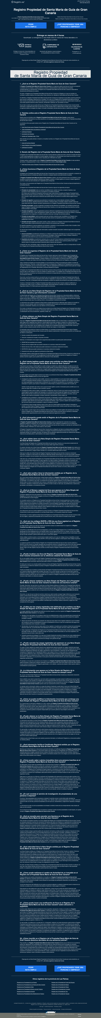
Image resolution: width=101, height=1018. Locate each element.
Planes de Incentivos (47, 1009)
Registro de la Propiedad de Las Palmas (27, 982)
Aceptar (79, 1016)
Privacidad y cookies (58, 1006)
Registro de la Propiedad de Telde (25, 987)
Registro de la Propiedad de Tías (60, 991)
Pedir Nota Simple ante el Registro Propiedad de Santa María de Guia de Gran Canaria (43, 127)
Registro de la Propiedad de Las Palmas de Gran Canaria (31, 984)
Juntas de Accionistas (56, 1009)
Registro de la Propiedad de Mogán (60, 984)
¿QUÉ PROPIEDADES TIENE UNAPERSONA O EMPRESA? (70, 25)
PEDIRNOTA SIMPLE (30, 25)
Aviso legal (41, 1006)
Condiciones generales (48, 1006)
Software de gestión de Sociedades (36, 1009)
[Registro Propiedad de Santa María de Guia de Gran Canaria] (17, 16)
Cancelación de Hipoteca (28, 134)
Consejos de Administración (66, 1009)
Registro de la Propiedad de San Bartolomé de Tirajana (30, 994)
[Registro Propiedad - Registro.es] (18, 1)
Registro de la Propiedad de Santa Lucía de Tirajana (30, 989)
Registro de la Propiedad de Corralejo (61, 989)
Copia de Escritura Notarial (28, 143)
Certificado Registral (27, 132)
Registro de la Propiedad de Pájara (60, 987)
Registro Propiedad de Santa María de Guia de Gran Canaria (50, 11)
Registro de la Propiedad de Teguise (60, 994)
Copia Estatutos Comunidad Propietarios (32, 145)
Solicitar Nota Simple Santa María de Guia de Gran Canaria (70, 17)
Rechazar (79, 1014)
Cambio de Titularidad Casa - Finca (30, 136)
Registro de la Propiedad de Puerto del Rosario (63, 982)
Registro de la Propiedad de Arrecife (26, 991)
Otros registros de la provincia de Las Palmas (50, 979)
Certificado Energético (27, 147)
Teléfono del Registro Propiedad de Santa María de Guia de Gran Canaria (71, 19)
